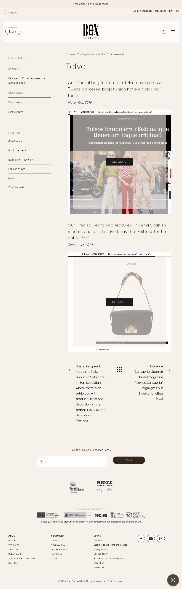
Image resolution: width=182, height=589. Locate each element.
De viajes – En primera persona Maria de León (26, 80)
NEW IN (54, 540)
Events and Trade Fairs (21, 159)
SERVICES (13, 549)
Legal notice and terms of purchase (110, 545)
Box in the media (115, 54)
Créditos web (115, 581)
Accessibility (100, 567)
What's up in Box (17, 187)
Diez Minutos (15, 111)
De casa (13, 68)
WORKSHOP (14, 545)
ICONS (54, 558)
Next (149, 382)
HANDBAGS (56, 554)
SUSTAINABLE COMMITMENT (22, 558)
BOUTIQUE (13, 563)
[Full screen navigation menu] (173, 31)
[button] (173, 580)
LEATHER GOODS (59, 549)
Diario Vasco (15, 92)
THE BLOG (98, 540)
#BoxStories (15, 141)
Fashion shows (16, 168)
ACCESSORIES (58, 545)
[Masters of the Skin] (91, 31)
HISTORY (12, 540)
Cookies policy (101, 554)
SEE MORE (119, 161)
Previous (90, 393)
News (11, 178)
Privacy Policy (100, 549)
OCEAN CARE (15, 554)
